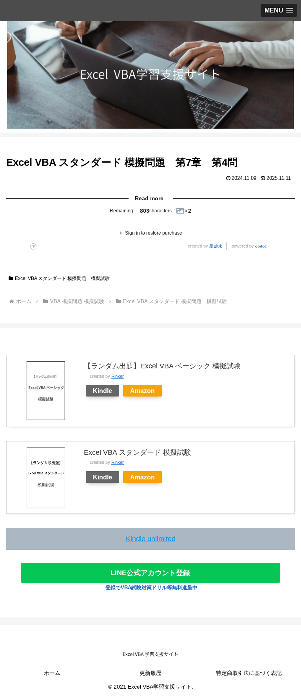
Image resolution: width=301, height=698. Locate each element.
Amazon (142, 390)
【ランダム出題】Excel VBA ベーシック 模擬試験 (162, 366)
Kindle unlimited (151, 539)
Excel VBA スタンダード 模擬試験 (137, 452)
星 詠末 (215, 246)
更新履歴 (150, 673)
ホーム (52, 673)
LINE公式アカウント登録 (150, 573)
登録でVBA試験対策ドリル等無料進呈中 (151, 587)
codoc (261, 246)
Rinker (117, 376)
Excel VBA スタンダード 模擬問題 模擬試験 (62, 278)
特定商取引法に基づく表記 (249, 673)
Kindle (102, 390)
